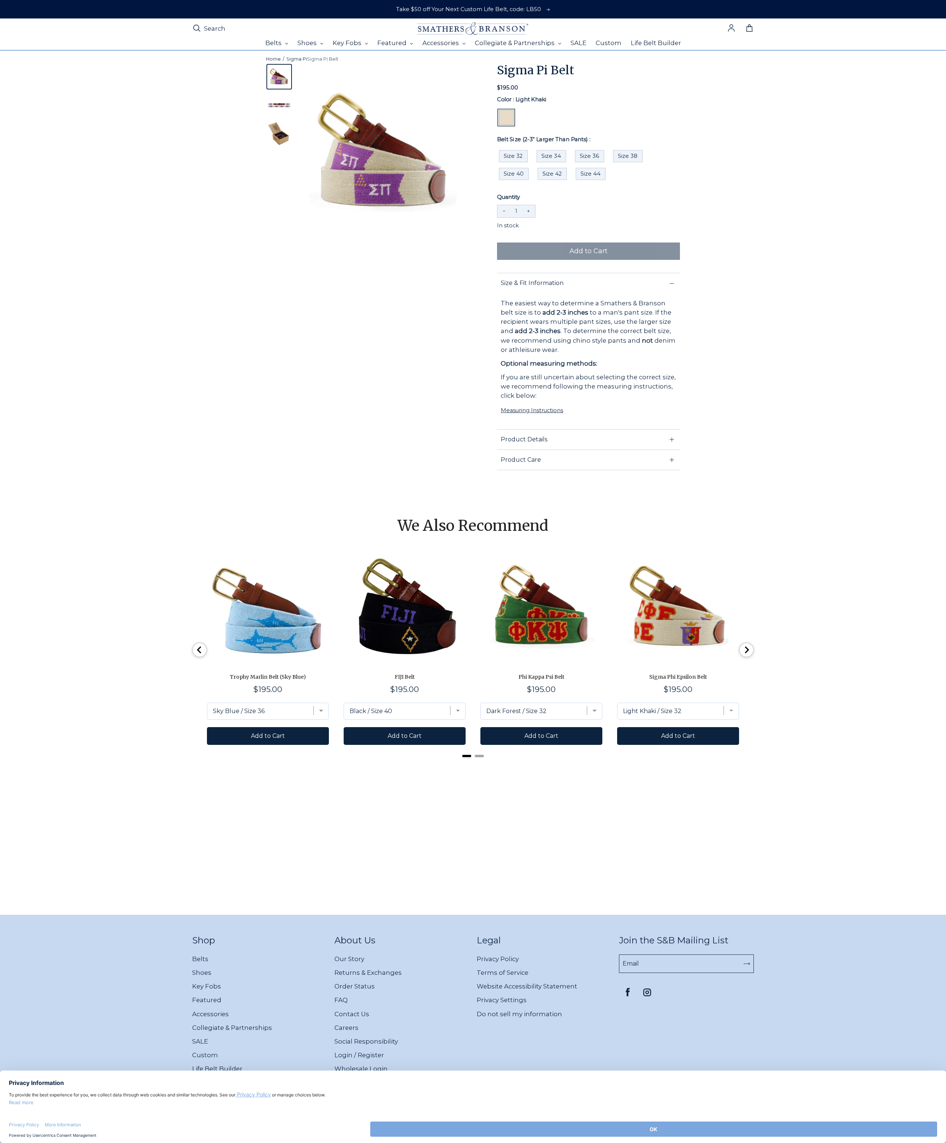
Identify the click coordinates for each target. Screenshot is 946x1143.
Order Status (354, 986)
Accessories (210, 1014)
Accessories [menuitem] (441, 43)
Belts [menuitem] (274, 43)
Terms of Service (502, 972)
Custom (205, 1055)
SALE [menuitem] (578, 43)
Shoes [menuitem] (307, 43)
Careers (346, 1027)
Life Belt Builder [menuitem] (656, 43)
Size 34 (551, 156)
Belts (200, 959)
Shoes (201, 972)
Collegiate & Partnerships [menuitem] (515, 43)
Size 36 (589, 156)
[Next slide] (746, 649)
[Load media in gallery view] (279, 76)
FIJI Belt (405, 677)
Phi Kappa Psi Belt (541, 677)
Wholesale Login (361, 1068)
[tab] (466, 756)
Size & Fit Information (532, 282)
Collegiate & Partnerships (232, 1027)
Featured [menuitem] (392, 43)
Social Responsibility (366, 1041)
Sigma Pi (296, 59)
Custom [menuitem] (609, 43)
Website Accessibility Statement (527, 986)
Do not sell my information (519, 1014)
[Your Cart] (749, 28)
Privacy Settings (502, 1000)
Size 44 (590, 173)
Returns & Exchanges (368, 972)
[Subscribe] (746, 963)
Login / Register (359, 1055)
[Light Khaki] (506, 117)
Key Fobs (206, 986)
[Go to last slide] (199, 649)
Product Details (524, 439)
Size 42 (552, 173)
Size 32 (513, 156)
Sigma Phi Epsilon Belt (678, 677)
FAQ (341, 1000)
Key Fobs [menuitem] (348, 43)
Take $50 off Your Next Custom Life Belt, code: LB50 (468, 9)
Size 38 (627, 156)
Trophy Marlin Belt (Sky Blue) (268, 677)
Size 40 (514, 173)
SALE (200, 1041)
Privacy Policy (498, 959)
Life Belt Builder (217, 1068)
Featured (206, 1000)
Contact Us (351, 1014)
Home (273, 59)
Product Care (521, 459)
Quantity (508, 197)
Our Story (349, 959)
